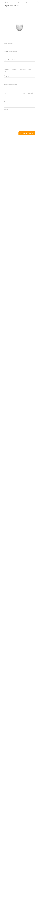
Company (2, 55)
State (1, 72)
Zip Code (30, 93)
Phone (1, 92)
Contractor (23, 69)
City (1, 63)
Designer (14, 69)
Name (1, 2)
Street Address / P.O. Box (10, 84)
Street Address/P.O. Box (3, 43)
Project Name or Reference (11, 60)
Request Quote (26, 133)
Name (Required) (8, 43)
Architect (6, 69)
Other (29, 69)
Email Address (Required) (10, 51)
